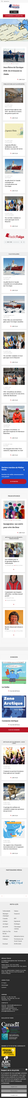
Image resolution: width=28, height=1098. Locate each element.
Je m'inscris (14, 481)
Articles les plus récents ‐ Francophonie (14, 538)
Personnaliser (14, 1091)
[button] (14, 12)
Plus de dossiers (14, 730)
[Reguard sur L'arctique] (14, 882)
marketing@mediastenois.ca (9, 1008)
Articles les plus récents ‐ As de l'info (14, 742)
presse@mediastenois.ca (8, 1011)
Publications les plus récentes (14, 84)
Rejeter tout (14, 1086)
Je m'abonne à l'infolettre (14, 16)
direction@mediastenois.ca (14, 1005)
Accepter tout (14, 1095)
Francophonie (14, 496)
